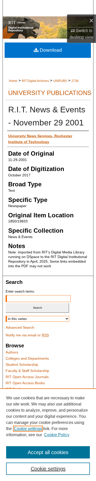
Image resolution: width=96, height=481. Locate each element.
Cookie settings (28, 428)
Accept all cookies (48, 452)
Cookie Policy (56, 435)
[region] (48, 434)
